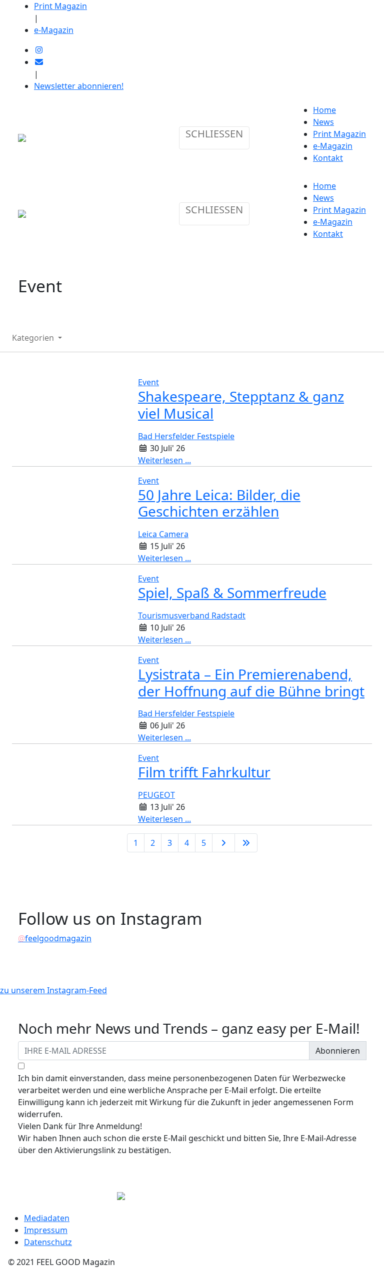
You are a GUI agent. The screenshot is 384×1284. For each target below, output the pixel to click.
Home (324, 109)
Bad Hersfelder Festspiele (186, 436)
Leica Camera (163, 534)
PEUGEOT (156, 794)
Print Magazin (60, 5)
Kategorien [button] (34, 337)
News (323, 121)
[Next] (223, 842)
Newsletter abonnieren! (79, 85)
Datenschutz (48, 1242)
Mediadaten (47, 1218)
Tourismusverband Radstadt (192, 615)
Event (148, 382)
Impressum (46, 1230)
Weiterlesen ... (164, 460)
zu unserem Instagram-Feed (53, 990)
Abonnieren (338, 1050)
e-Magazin (54, 29)
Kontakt (328, 157)
